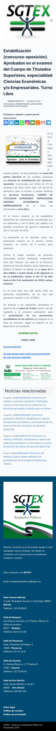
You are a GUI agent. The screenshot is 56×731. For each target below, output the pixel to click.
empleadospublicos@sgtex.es (25, 581)
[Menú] (51, 20)
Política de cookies (13, 710)
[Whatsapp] (22, 122)
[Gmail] (43, 122)
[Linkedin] (16, 122)
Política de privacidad (14, 714)
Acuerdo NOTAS (12, 346)
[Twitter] (11, 122)
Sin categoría (21, 106)
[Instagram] (27, 122)
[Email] (32, 122)
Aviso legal (9, 707)
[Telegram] (48, 122)
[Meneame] (37, 122)
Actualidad (8, 104)
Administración (22, 104)
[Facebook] (6, 122)
